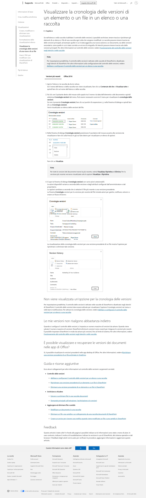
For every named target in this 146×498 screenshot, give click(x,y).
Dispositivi (64, 3)
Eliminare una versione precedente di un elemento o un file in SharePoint (78, 387)
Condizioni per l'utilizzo (80, 494)
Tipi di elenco (23, 70)
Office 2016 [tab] (68, 76)
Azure (74, 466)
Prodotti (54, 3)
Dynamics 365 (76, 469)
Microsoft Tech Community (103, 471)
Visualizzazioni (23, 27)
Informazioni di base (25, 12)
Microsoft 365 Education (58, 469)
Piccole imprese (77, 483)
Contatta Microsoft (60, 494)
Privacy (69, 494)
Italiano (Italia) (14, 491)
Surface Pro (10, 459)
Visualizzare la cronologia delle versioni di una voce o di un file (28, 48)
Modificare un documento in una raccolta (66, 409)
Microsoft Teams (77, 479)
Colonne (21, 22)
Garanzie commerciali (36, 479)
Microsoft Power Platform (102, 478)
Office (47, 3)
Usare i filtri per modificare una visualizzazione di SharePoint (25, 59)
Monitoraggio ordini (35, 473)
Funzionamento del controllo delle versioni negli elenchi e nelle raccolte (70, 334)
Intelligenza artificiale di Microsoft (82, 459)
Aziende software (100, 481)
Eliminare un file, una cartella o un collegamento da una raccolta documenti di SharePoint (84, 414)
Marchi (91, 494)
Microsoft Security (77, 462)
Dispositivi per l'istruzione (59, 462)
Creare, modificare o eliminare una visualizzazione (26, 33)
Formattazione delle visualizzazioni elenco (27, 41)
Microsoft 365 (39, 3)
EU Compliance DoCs (118, 494)
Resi (31, 469)
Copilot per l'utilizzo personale (15, 469)
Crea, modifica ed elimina (27, 17)
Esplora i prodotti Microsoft (14, 476)
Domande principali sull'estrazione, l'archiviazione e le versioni (74, 400)
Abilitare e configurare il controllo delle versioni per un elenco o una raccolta (75, 66)
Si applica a (49, 31)
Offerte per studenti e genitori (60, 481)
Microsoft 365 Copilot (78, 476)
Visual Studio (99, 485)
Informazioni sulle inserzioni (103, 494)
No (94, 448)
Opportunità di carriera (124, 459)
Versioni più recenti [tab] (53, 76)
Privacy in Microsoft (123, 469)
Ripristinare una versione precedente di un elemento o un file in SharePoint (78, 382)
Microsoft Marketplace (102, 474)
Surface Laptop (11, 462)
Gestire (20, 75)
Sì (80, 448)
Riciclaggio (33, 476)
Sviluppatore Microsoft (102, 459)
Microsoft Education (57, 459)
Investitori (120, 473)
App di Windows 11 (12, 479)
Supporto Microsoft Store (37, 466)
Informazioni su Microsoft (124, 462)
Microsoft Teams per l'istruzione (60, 466)
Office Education (56, 473)
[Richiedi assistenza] (131, 2)
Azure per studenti (57, 485)
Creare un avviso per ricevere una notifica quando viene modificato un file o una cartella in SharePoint (88, 418)
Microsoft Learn (100, 462)
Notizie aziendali (122, 466)
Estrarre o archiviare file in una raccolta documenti (69, 396)
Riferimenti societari (46, 494)
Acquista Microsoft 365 (88, 3)
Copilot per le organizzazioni (14, 466)
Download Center (35, 462)
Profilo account (34, 459)
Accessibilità (121, 476)
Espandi (74, 3)
